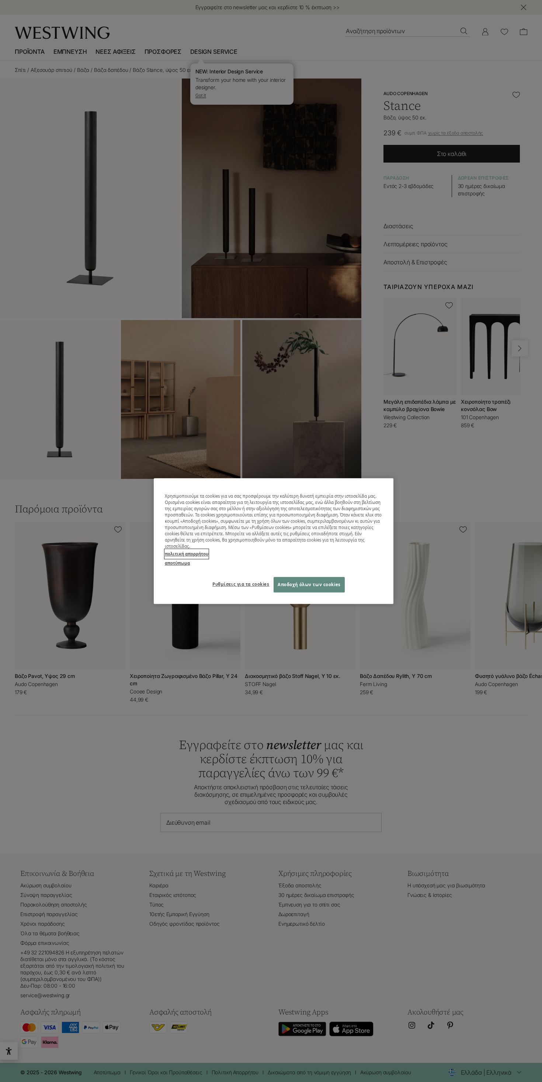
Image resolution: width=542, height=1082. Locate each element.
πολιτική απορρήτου (186, 554)
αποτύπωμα (177, 563)
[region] (273, 541)
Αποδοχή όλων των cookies (309, 584)
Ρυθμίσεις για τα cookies (241, 584)
